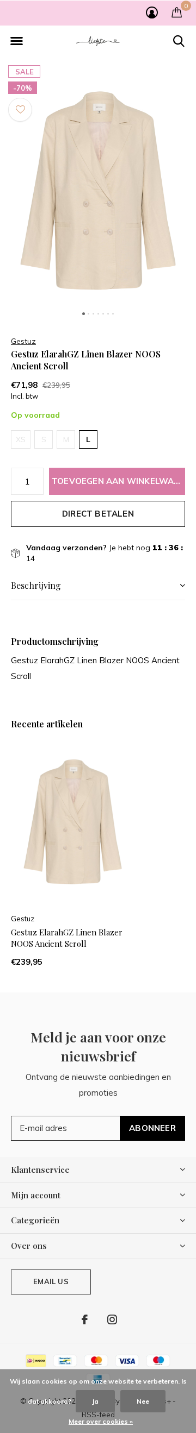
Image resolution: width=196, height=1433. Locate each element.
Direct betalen (98, 513)
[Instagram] (112, 1319)
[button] (16, 41)
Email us (50, 1281)
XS (21, 439)
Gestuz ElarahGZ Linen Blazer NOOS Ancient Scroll (66, 938)
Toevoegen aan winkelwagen (118, 481)
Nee (143, 1401)
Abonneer (152, 1128)
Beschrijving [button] (36, 585)
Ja (95, 1401)
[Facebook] (85, 1319)
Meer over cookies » (101, 1421)
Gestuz (23, 341)
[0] (176, 11)
